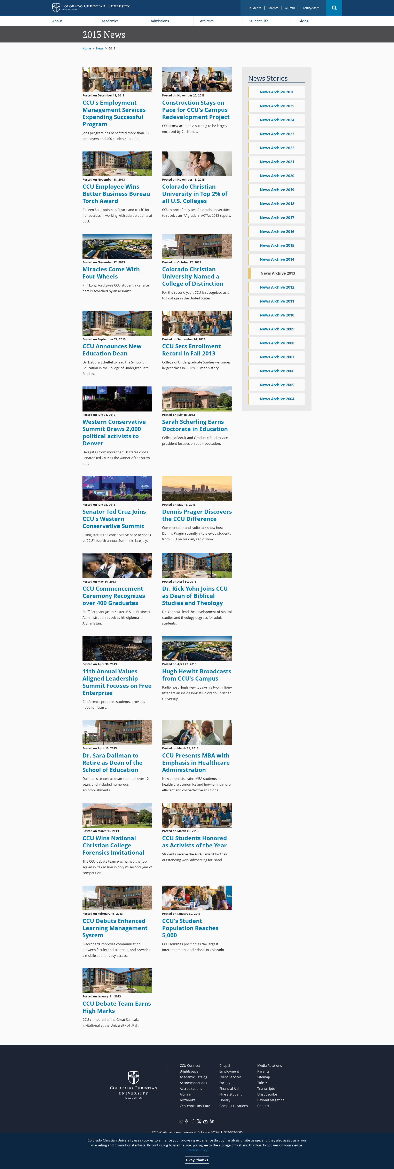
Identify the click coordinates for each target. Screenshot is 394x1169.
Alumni (290, 8)
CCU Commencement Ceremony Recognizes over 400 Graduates (113, 595)
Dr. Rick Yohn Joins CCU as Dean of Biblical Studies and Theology (195, 595)
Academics (110, 21)
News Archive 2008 (277, 342)
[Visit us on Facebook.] (186, 1121)
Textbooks (187, 1100)
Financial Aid (229, 1088)
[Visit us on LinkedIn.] (212, 1120)
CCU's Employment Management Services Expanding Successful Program (114, 113)
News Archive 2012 (277, 287)
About (57, 21)
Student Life (258, 21)
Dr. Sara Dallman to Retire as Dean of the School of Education (112, 762)
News (100, 48)
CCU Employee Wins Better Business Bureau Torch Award (116, 193)
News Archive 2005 (277, 384)
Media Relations (269, 1065)
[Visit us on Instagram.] (181, 1121)
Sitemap (263, 1077)
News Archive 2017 (277, 217)
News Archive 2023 (277, 133)
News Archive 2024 (277, 119)
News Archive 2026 (277, 91)
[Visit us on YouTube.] (205, 1121)
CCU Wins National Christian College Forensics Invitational (113, 845)
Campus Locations (233, 1106)
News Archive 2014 (277, 259)
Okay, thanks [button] (197, 1160)
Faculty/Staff (310, 8)
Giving (303, 21)
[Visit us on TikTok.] (192, 1120)
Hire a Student (230, 1094)
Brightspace (189, 1071)
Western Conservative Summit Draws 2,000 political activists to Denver (114, 432)
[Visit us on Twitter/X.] (199, 1121)
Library (224, 1100)
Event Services (230, 1077)
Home (86, 48)
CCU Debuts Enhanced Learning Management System (115, 928)
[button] (334, 8)
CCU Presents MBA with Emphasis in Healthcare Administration (196, 762)
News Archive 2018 (277, 203)
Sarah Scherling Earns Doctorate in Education (195, 425)
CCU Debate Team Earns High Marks (116, 1006)
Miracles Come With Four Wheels (111, 272)
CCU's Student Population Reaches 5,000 (190, 928)
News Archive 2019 (277, 189)
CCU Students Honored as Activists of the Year (194, 841)
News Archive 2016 (277, 231)
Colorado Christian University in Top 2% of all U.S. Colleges (194, 193)
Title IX (262, 1083)
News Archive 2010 (277, 315)
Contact (263, 1106)
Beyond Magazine (270, 1100)
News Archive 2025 (277, 105)
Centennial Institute (195, 1106)
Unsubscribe (267, 1094)
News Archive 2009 (277, 329)
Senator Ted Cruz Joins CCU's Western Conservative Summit (114, 519)
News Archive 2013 (278, 273)
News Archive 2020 (277, 175)
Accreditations (191, 1088)
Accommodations (193, 1083)
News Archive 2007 (277, 356)
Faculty (224, 1083)
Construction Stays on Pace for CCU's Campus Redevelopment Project (196, 110)
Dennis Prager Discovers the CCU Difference (197, 515)
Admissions (160, 21)
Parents (273, 8)
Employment (229, 1071)
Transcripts (266, 1088)
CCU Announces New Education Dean (112, 349)
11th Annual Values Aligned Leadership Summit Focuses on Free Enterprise (117, 682)
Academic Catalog (193, 1077)
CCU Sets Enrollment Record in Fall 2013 (191, 349)
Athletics (207, 21)
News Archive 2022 (277, 147)
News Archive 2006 (277, 370)
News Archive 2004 (277, 398)
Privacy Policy (197, 1150)
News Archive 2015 (277, 245)
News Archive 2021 (277, 161)
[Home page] (90, 8)
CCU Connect (190, 1065)
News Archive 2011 (277, 301)
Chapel (224, 1065)
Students (255, 8)
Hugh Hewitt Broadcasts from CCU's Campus (196, 674)
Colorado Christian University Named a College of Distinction (192, 276)
